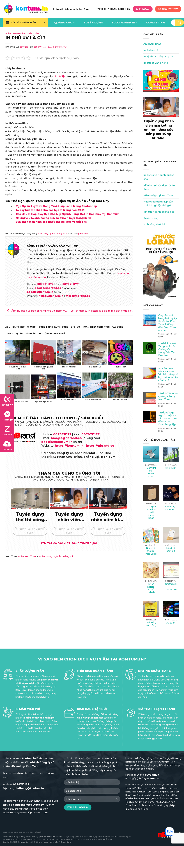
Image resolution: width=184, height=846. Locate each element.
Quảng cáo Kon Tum (161, 788)
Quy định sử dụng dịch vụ (14, 832)
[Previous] (141, 126)
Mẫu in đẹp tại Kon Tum (158, 195)
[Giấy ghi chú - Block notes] (151, 454)
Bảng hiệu (18, 327)
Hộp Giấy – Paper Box (171, 508)
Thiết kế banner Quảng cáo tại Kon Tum (168, 396)
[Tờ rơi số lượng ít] (171, 535)
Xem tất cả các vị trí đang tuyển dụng (69, 543)
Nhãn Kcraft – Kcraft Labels (151, 588)
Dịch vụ (75, 327)
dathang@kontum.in (29, 788)
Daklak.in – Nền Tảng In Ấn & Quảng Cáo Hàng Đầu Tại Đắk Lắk (167, 349)
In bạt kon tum (133, 784)
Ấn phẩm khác (152, 43)
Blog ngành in (123, 22)
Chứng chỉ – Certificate (171, 587)
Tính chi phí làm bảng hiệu (113, 9)
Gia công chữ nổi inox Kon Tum (154, 795)
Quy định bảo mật (34, 832)
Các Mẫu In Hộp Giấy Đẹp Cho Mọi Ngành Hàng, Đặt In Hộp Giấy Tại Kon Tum (67, 214)
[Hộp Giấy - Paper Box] (171, 493)
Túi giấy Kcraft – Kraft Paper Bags (151, 512)
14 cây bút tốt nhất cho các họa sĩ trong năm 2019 (50, 210)
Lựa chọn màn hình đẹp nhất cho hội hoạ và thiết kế (51, 221)
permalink (83, 233)
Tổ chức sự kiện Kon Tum (139, 802)
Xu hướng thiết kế (154, 224)
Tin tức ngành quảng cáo (158, 211)
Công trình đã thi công (53, 327)
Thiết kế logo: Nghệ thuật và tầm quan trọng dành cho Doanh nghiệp (168, 418)
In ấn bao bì (150, 50)
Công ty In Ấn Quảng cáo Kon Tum (51, 47)
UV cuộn (170, 622)
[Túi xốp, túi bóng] (151, 609)
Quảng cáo (63, 22)
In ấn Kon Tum (26, 556)
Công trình (155, 22)
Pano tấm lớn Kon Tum (165, 798)
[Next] (180, 126)
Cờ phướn (170, 468)
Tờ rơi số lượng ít (171, 549)
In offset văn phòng (155, 62)
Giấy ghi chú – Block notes (151, 472)
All (7, 327)
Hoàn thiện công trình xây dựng (102, 327)
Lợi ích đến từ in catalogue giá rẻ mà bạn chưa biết (102, 310)
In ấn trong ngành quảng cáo (22, 33)
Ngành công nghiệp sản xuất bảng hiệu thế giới (158, 203)
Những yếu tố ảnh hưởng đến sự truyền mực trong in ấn (53, 218)
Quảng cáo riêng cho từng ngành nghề (40, 333)
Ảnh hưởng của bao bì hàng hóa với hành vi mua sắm (35, 311)
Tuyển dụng (93, 22)
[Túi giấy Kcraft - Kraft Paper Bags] (151, 493)
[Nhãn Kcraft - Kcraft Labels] (151, 570)
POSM (10, 333)
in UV (58, 76)
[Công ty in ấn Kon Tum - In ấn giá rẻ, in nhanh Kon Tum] (25, 9)
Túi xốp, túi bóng (151, 624)
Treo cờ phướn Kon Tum (145, 805)
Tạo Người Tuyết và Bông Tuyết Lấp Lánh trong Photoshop (56, 206)
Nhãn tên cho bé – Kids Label (151, 551)
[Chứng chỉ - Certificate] (171, 570)
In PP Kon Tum (140, 788)
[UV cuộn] (171, 609)
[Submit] (179, 22)
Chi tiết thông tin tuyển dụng (30, 531)
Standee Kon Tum (152, 784)
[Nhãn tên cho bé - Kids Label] (151, 535)
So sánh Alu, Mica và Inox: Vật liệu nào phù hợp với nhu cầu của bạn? (168, 374)
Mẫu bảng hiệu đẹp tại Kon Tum (159, 187)
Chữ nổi (31, 327)
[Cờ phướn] (171, 454)
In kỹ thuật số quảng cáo (158, 56)
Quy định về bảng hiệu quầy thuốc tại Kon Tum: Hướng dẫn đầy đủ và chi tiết (167, 322)
